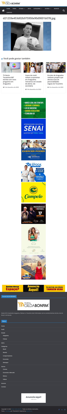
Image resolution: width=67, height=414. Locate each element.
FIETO (29, 8)
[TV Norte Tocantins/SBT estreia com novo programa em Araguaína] (11, 63)
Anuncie (56, 8)
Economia (5, 359)
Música (5, 376)
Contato (9, 12)
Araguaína (6, 335)
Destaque (5, 362)
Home (8, 8)
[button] (24, 8)
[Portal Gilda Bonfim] (3, 11)
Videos (5, 379)
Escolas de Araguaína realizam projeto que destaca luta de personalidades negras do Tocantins (55, 79)
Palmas (5, 339)
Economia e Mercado (9, 372)
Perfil (14, 8)
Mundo (5, 352)
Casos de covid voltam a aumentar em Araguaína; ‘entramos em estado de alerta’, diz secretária (33, 80)
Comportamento (7, 356)
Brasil (4, 349)
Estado (21, 8)
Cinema (5, 369)
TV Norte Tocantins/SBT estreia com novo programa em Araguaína (9, 79)
